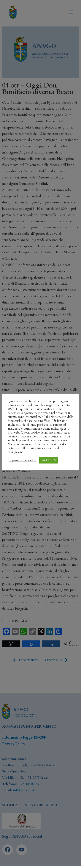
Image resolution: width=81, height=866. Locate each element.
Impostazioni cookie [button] (22, 460)
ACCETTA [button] (49, 460)
